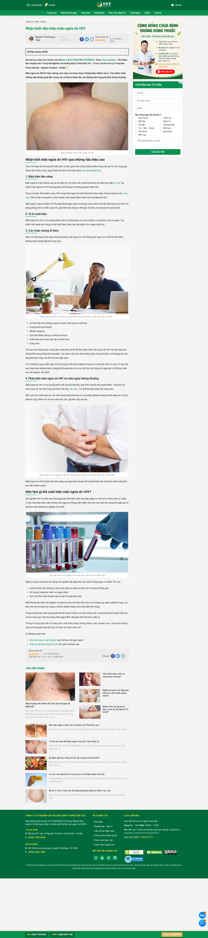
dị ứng (117, 183)
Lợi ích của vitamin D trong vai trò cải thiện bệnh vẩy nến (77, 774)
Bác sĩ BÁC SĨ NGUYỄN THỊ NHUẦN (78, 60)
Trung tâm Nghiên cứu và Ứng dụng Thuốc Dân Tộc (104, 4)
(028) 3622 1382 (36, 852)
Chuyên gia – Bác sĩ (103, 826)
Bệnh (37, 22)
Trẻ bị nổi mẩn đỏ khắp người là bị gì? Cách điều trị (74, 741)
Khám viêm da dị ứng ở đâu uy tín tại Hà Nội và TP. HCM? (116, 709)
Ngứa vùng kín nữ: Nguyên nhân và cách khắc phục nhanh (116, 693)
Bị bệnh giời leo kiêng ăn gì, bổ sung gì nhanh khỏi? (74, 758)
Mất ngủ (167, 128)
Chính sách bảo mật (103, 840)
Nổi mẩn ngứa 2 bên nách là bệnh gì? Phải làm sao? (74, 725)
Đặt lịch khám (173, 934)
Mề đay (142, 121)
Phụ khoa (143, 131)
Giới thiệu (98, 822)
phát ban (97, 170)
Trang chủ (51, 13)
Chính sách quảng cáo (104, 844)
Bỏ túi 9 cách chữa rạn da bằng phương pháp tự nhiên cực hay (80, 790)
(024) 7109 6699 (36, 837)
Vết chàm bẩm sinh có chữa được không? (114, 675)
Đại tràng (167, 131)
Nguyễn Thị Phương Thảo (45, 39)
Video (147, 13)
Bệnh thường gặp (69, 13)
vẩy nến (73, 389)
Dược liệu (85, 13)
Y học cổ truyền (108, 60)
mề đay (85, 170)
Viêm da (167, 118)
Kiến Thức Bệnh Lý (117, 13)
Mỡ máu (142, 135)
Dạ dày (142, 125)
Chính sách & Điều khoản (105, 835)
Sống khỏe (99, 13)
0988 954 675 (147, 837)
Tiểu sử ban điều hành (104, 831)
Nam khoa (143, 118)
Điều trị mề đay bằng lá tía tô (44, 644)
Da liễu (43, 22)
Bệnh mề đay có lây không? (43, 640)
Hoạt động (135, 13)
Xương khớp (168, 125)
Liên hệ (158, 13)
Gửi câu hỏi (157, 152)
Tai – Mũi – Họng (146, 128)
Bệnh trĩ (167, 121)
